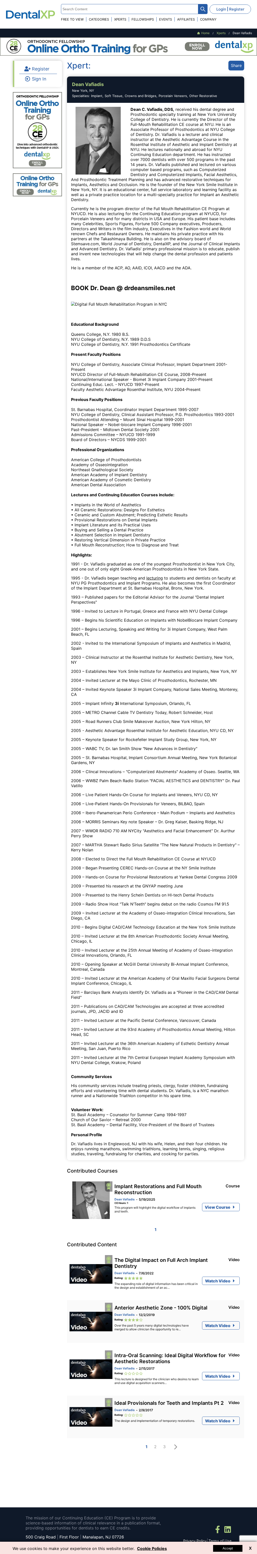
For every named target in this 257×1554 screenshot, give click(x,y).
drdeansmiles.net (149, 288)
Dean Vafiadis (124, 1199)
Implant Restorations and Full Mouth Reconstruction (158, 1189)
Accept (228, 1548)
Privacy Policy (195, 1541)
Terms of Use (220, 1541)
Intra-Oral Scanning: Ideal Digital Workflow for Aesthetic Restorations (170, 1358)
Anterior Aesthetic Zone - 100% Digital (160, 1308)
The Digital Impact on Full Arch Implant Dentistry (161, 1263)
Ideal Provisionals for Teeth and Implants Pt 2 (169, 1403)
